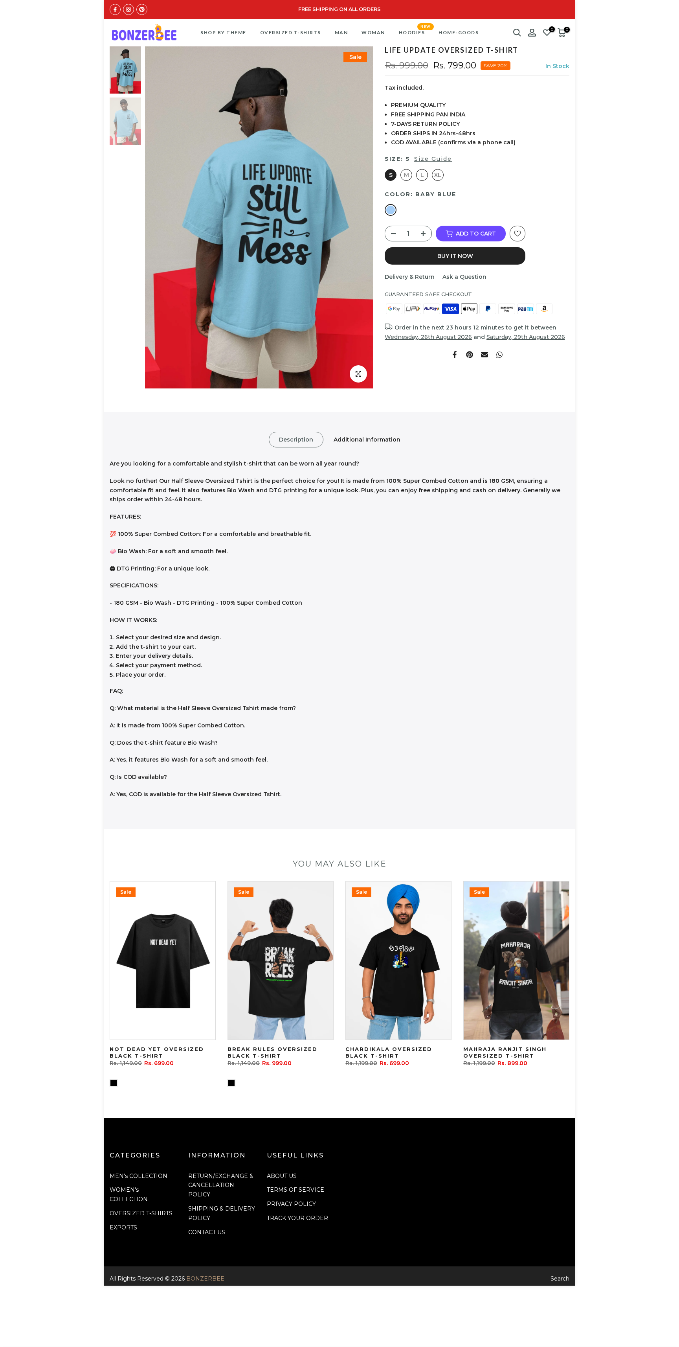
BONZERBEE (205, 1278)
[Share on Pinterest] (469, 354)
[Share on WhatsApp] (499, 354)
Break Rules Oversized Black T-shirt (272, 1052)
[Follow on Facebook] (115, 9)
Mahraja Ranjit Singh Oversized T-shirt (505, 1052)
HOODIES (415, 31)
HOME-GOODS (459, 32)
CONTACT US (206, 1232)
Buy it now (455, 255)
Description (296, 439)
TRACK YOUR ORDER (297, 1218)
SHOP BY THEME (223, 32)
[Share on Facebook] (454, 354)
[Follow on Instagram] (128, 9)
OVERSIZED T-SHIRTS (290, 32)
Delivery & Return (410, 276)
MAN (341, 32)
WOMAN (373, 32)
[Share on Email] (484, 354)
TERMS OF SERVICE (295, 1189)
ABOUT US (282, 1176)
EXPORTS (123, 1227)
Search (560, 1278)
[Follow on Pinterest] (141, 9)
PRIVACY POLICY (291, 1203)
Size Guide (433, 158)
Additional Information (367, 439)
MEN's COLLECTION (138, 1176)
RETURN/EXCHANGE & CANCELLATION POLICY (220, 1185)
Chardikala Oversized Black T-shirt (388, 1052)
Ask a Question (464, 276)
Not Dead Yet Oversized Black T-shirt (157, 1052)
